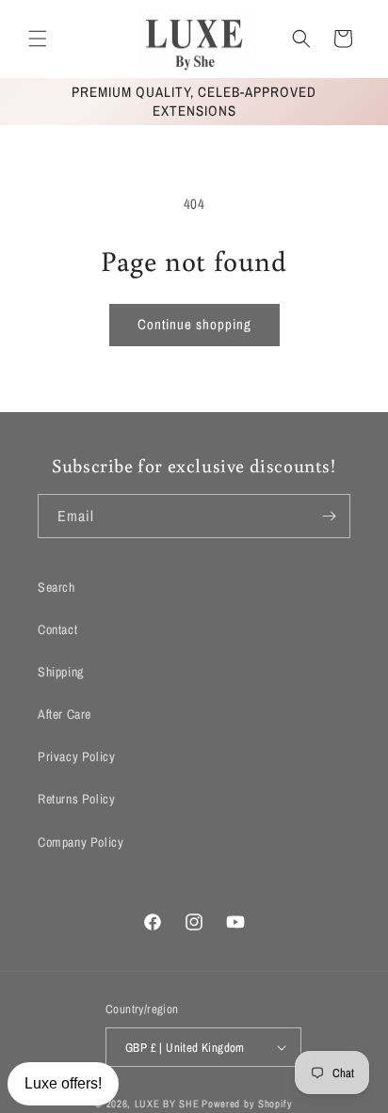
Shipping (61, 671)
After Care (64, 714)
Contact (57, 629)
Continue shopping (194, 324)
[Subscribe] (328, 516)
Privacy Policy (76, 756)
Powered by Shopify (247, 1103)
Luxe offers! (63, 1083)
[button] (37, 38)
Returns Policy (76, 798)
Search (56, 587)
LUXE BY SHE (167, 1103)
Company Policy (80, 842)
